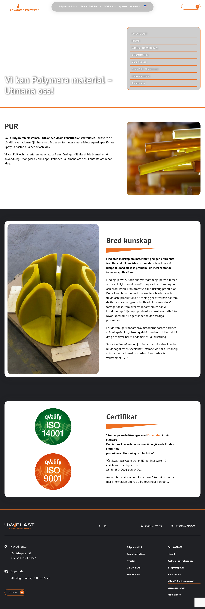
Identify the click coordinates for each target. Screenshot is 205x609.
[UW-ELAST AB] (24, 4)
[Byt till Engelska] (145, 7)
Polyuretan (154, 435)
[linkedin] (105, 526)
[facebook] (100, 526)
